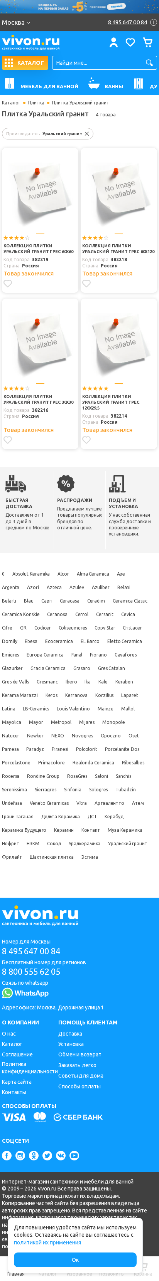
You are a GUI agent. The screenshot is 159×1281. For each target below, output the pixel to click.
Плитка (36, 103)
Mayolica (11, 722)
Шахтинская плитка (51, 857)
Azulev (76, 587)
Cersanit (104, 614)
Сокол (54, 843)
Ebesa (31, 641)
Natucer (10, 735)
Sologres (98, 789)
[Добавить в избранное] (7, 283)
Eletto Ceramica (124, 641)
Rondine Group (43, 776)
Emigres (10, 654)
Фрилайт (12, 857)
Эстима (89, 857)
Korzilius (104, 695)
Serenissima (14, 789)
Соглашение (17, 1054)
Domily (9, 641)
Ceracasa (69, 600)
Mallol (127, 708)
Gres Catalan (111, 668)
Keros (52, 695)
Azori (33, 587)
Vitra (81, 803)
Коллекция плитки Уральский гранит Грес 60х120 (118, 248)
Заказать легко (77, 1065)
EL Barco (90, 641)
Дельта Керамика (60, 816)
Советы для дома (80, 1076)
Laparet (129, 695)
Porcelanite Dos (122, 749)
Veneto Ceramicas (49, 803)
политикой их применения (47, 1242)
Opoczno (111, 735)
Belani (123, 587)
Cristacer (132, 627)
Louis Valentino (73, 708)
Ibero (71, 681)
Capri (46, 600)
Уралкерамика (85, 843)
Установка (71, 1044)
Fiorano (98, 654)
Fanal (77, 654)
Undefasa (12, 803)
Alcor (63, 573)
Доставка (70, 1034)
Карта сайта (17, 1082)
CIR (23, 627)
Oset (134, 735)
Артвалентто (109, 803)
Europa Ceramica (45, 654)
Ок (75, 1260)
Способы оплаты (79, 1086)
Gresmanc (47, 681)
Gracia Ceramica (48, 668)
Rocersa (10, 776)
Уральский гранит (127, 843)
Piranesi (60, 749)
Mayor (36, 722)
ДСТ (92, 816)
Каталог (11, 103)
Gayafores (126, 654)
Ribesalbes (133, 762)
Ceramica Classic (130, 600)
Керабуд (114, 816)
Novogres (82, 735)
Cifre (7, 627)
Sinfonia (72, 789)
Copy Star (105, 627)
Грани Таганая (18, 816)
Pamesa (10, 749)
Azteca (54, 587)
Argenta (10, 587)
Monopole (113, 722)
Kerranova (76, 695)
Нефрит (10, 843)
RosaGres (77, 776)
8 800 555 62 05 (31, 971)
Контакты (14, 1092)
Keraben (124, 681)
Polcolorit (86, 749)
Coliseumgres (73, 627)
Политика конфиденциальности (30, 1067)
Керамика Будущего (24, 830)
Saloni (101, 776)
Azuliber (101, 587)
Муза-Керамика (125, 830)
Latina (8, 708)
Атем (138, 803)
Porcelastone (16, 762)
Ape (121, 573)
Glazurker (12, 668)
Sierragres (45, 789)
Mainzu (105, 708)
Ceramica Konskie (20, 614)
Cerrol (81, 614)
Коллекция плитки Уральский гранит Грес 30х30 (38, 399)
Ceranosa (57, 614)
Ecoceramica (59, 641)
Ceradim (96, 600)
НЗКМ (33, 843)
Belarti (9, 600)
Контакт (90, 830)
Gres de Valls (15, 681)
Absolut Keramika (31, 573)
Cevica (128, 614)
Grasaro (81, 668)
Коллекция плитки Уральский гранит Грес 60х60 (38, 248)
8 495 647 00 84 (31, 951)
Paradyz (35, 749)
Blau (29, 600)
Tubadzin (125, 789)
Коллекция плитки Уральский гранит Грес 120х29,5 (110, 402)
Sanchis (123, 776)
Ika (88, 681)
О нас (9, 1034)
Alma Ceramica (93, 573)
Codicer (42, 627)
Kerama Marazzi (20, 695)
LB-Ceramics (36, 708)
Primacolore (51, 762)
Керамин (63, 830)
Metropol (61, 722)
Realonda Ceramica (93, 762)
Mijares (87, 722)
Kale (103, 681)
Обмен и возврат (79, 1054)
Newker (35, 735)
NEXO (57, 735)
